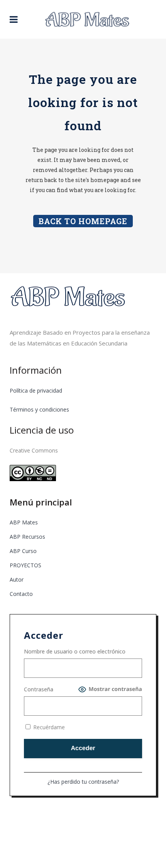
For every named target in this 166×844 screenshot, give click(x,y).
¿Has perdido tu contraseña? (83, 781)
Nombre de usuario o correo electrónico (74, 651)
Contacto (21, 593)
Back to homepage (83, 221)
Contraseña (38, 689)
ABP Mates (24, 522)
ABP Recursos (27, 536)
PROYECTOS (25, 565)
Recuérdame (48, 727)
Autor (17, 579)
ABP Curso (23, 551)
